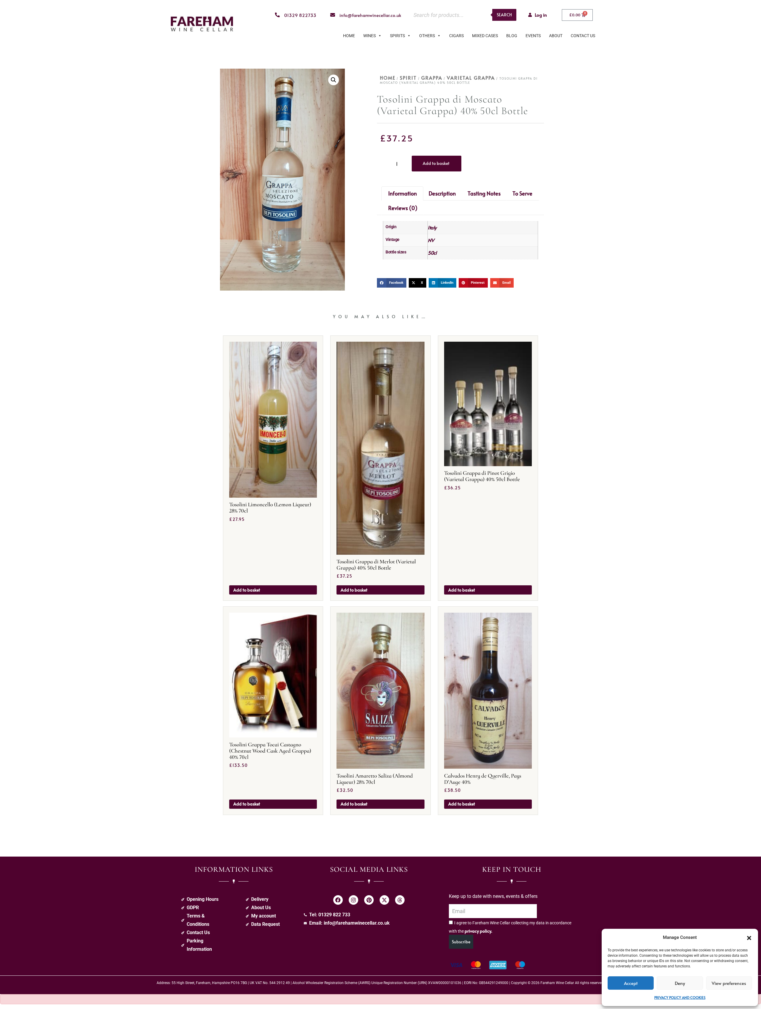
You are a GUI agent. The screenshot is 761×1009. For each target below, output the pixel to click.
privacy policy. (478, 931)
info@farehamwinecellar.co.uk (370, 15)
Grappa (431, 77)
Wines (369, 35)
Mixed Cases (485, 35)
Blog (511, 35)
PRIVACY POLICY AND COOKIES (679, 997)
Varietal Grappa (471, 77)
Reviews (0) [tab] (402, 208)
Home (349, 35)
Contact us (583, 35)
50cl (432, 252)
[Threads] (400, 900)
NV (431, 240)
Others (427, 35)
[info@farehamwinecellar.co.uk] (332, 14)
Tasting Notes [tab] (484, 193)
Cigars (456, 35)
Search (504, 15)
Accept (631, 983)
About (555, 35)
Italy (432, 227)
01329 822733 (300, 15)
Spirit (408, 77)
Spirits (397, 35)
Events (533, 35)
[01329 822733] (277, 14)
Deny (680, 983)
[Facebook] (338, 900)
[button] (749, 937)
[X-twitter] (384, 900)
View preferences (729, 983)
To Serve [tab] (522, 193)
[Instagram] (353, 900)
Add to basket (436, 163)
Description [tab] (442, 193)
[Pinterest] (369, 900)
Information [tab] (402, 193)
